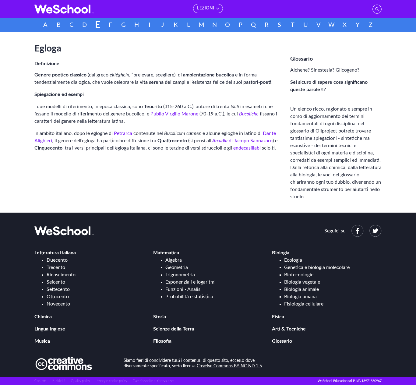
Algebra (173, 260)
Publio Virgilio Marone (174, 113)
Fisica (278, 316)
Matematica (166, 252)
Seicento (56, 282)
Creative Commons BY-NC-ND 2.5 (229, 366)
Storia (159, 316)
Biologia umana (300, 296)
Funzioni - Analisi (183, 289)
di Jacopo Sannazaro (242, 140)
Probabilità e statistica (189, 296)
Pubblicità (58, 381)
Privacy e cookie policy (111, 381)
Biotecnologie (298, 274)
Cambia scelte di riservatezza (153, 381)
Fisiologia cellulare (303, 304)
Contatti (40, 381)
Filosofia (162, 341)
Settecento (58, 289)
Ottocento (58, 296)
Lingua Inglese (49, 329)
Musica (42, 341)
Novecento (58, 304)
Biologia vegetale (302, 282)
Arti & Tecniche (289, 329)
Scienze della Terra (173, 329)
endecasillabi (247, 148)
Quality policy (80, 381)
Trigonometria (180, 274)
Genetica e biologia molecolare (317, 267)
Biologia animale (301, 289)
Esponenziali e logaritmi (190, 282)
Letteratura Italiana (55, 252)
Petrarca (123, 133)
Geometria (176, 267)
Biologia (280, 252)
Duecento (57, 260)
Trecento (56, 267)
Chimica (43, 316)
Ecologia (293, 260)
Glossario (282, 341)
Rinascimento (61, 274)
